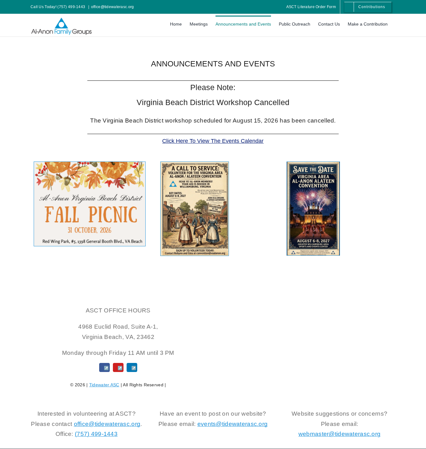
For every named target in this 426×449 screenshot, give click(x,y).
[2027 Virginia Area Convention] (313, 165)
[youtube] (118, 367)
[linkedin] (132, 367)
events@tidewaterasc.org (232, 424)
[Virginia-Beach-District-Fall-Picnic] (89, 165)
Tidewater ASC (104, 384)
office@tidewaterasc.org (112, 7)
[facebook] (104, 367)
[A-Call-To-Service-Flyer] (195, 165)
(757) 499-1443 (96, 434)
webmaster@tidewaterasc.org (339, 434)
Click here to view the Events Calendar (213, 141)
